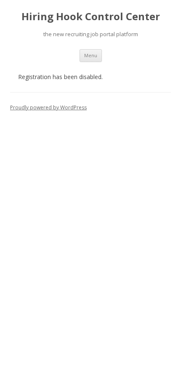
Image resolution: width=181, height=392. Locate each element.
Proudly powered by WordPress (48, 107)
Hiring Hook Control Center (90, 16)
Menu (90, 55)
